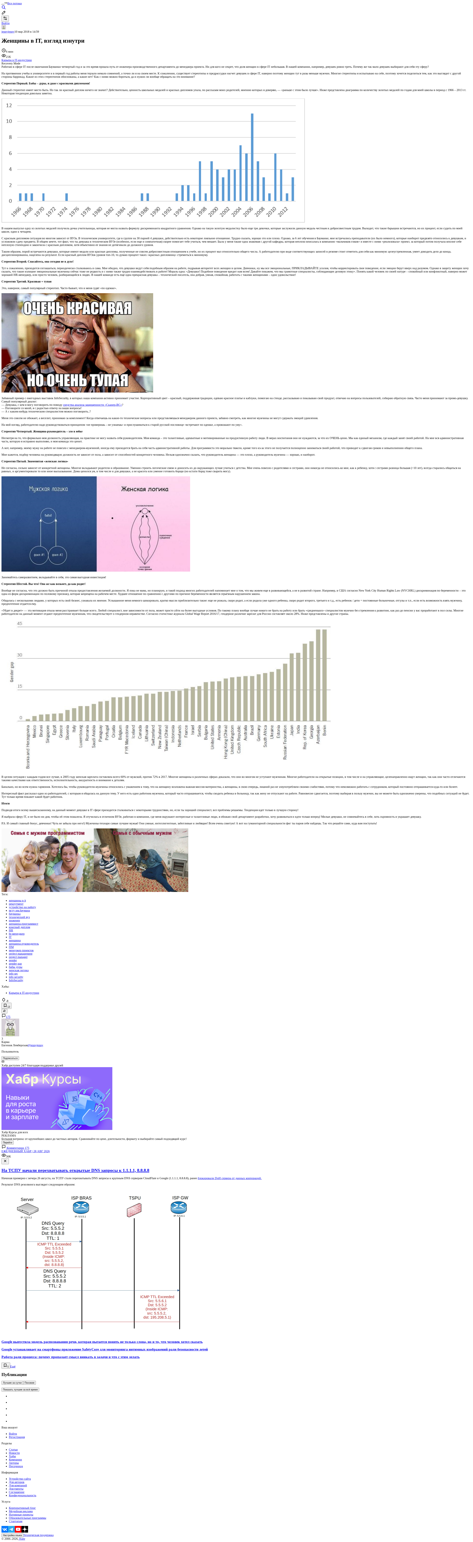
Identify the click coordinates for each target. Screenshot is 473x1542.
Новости (14, 1452)
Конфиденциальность (22, 1495)
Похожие (29, 1382)
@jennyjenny (35, 1045)
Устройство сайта (20, 1478)
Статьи (13, 1449)
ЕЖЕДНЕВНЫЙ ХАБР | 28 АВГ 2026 (25, 1151)
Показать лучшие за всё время (20, 1389)
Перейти (7, 1142)
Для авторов (16, 1482)
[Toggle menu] (2, 4)
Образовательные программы (27, 1517)
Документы (16, 1488)
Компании (15, 1459)
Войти (13, 1433)
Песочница (16, 1466)
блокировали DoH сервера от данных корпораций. (230, 1178)
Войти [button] (5, 23)
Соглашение (16, 1492)
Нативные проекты (21, 1514)
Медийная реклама (21, 1511)
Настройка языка (12, 1535)
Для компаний (18, 1485)
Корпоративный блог (22, 1508)
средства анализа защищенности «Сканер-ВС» (92, 404)
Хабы (12, 1456)
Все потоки (14, 3)
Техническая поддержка (38, 1535)
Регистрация (17, 1437)
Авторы (14, 1462)
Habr (21, 1538)
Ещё (13, 1366)
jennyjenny (7, 31)
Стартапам (15, 1521)
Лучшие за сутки (12, 1382)
